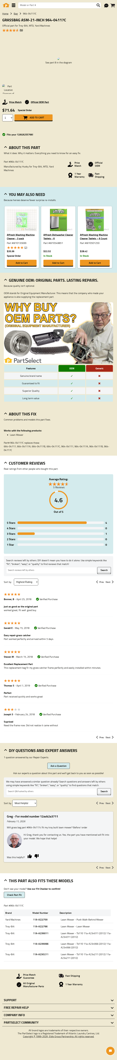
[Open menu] (13, 5)
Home (5, 13)
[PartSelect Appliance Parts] (6, 5)
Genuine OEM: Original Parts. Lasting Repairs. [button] (53, 280)
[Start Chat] (110, 1051)
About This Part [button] (24, 147)
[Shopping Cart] (112, 5)
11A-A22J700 (40, 919)
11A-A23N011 (40, 933)
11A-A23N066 (40, 943)
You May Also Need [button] (27, 194)
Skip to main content (58, 42)
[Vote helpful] (29, 856)
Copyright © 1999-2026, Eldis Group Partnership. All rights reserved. (58, 1036)
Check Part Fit (14, 895)
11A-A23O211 (40, 954)
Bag (16, 13)
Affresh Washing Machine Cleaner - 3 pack (21, 236)
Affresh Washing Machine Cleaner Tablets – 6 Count (94, 236)
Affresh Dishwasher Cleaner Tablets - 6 (58, 236)
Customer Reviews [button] (27, 463)
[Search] (98, 5)
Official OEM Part (40, 102)
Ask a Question (59, 766)
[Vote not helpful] (36, 856)
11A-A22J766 (40, 926)
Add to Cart (37, 117)
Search (104, 570)
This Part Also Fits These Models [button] (41, 881)
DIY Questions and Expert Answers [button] (43, 750)
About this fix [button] (22, 414)
